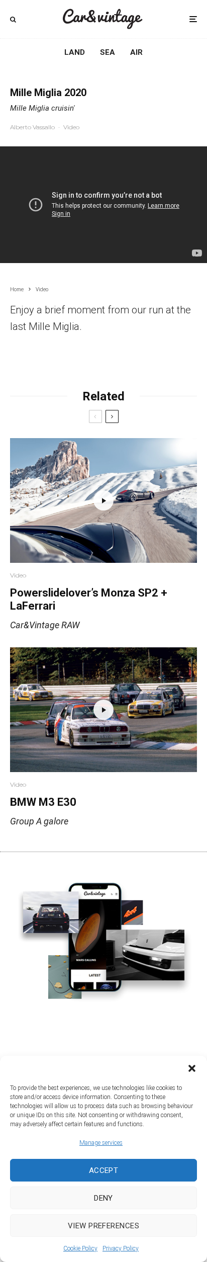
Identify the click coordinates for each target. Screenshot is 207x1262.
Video (71, 127)
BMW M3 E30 (43, 802)
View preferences (103, 1225)
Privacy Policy (120, 1248)
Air (136, 52)
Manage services (101, 1142)
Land (74, 52)
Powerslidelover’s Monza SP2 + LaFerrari (88, 599)
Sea (107, 52)
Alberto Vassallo (32, 127)
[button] (192, 1068)
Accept (104, 1170)
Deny (103, 1198)
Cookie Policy (80, 1248)
